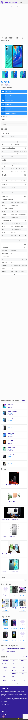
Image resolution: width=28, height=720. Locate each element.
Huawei (23, 664)
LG (22, 677)
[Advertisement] (14, 22)
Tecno (22, 400)
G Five (14, 673)
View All (25, 656)
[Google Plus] (3, 714)
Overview (4, 122)
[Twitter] (5, 714)
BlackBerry (5, 664)
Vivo (14, 660)
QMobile (5, 680)
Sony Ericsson (5, 671)
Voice (14, 667)
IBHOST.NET (24, 719)
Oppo (22, 660)
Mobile (8, 85)
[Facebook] (1, 714)
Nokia (14, 670)
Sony (22, 670)
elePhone (14, 664)
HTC (23, 667)
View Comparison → (11, 651)
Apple (5, 667)
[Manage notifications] (3, 716)
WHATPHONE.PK (5, 719)
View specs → (11, 407)
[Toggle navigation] (25, 2)
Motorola (5, 677)
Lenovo (23, 680)
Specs (3, 119)
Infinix (14, 677)
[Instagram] (7, 714)
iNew (22, 673)
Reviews (4, 124)
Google (14, 680)
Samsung (5, 660)
